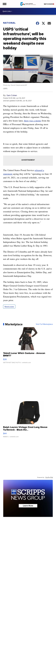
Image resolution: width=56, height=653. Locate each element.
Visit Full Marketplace (44, 324)
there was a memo (32, 120)
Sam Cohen (12, 95)
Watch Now (48, 4)
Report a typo (9, 306)
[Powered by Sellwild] (49, 477)
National (9, 23)
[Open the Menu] (4, 4)
